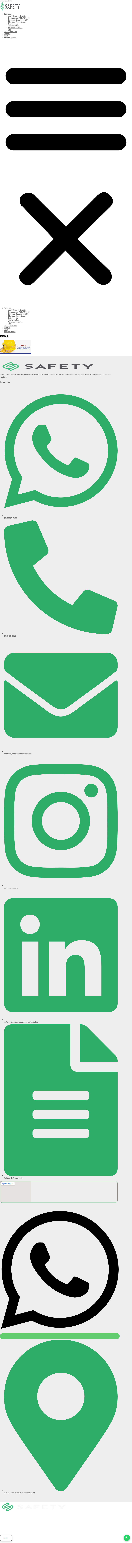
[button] (66, 173)
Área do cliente (10, 38)
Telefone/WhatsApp (8, 1531)
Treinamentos (13, 26)
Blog (6, 36)
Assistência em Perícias (17, 16)
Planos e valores (10, 32)
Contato (7, 34)
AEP (9, 30)
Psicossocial (13, 24)
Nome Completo (6, 1525)
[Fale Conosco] (127, 1538)
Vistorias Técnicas (15, 28)
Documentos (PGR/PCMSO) (18, 18)
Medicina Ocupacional (16, 22)
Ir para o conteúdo (6, 1)
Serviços (7, 14)
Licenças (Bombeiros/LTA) (18, 20)
